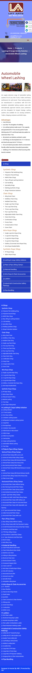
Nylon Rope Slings (10, 254)
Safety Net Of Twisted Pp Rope (11, 633)
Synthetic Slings (9, 169)
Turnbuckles (6, 607)
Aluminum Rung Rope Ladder (11, 618)
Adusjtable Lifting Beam (9, 581)
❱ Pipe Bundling (8, 290)
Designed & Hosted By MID (10, 668)
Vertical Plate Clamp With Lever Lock (13, 455)
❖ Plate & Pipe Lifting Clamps (12, 449)
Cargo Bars (6, 423)
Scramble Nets (7, 646)
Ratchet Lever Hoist (8, 553)
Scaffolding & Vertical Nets (10, 640)
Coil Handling (9, 182)
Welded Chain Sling (10, 201)
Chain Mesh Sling (10, 217)
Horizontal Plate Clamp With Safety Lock (14, 500)
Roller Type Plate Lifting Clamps (11, 494)
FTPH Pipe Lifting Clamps (10, 532)
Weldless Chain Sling (11, 199)
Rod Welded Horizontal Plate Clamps (13, 492)
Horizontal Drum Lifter (9, 573)
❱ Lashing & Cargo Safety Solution (14, 260)
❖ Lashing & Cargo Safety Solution (14, 407)
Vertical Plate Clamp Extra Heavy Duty (13, 462)
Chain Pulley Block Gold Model (11, 547)
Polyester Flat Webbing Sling (13, 172)
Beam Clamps (6, 540)
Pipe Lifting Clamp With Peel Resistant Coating (15, 524)
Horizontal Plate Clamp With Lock (12, 515)
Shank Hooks (6, 594)
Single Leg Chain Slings (12, 204)
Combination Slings (11, 219)
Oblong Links (6, 602)
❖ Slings (4, 305)
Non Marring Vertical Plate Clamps (12, 465)
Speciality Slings (10, 185)
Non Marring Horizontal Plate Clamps (13, 487)
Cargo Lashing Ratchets (9, 441)
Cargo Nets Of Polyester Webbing (12, 653)
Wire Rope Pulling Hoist (9, 404)
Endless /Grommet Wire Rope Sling (15, 243)
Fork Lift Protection (8, 571)
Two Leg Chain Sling (11, 206)
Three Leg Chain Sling (11, 209)
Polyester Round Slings (12, 175)
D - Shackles (6, 586)
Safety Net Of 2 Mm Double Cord (12, 635)
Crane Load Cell (7, 566)
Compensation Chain (11, 225)
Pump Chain (8, 222)
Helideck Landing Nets (9, 643)
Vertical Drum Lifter (8, 576)
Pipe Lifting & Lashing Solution (14, 180)
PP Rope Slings (9, 252)
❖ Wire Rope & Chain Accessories (13, 584)
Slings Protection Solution (13, 190)
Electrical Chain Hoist (8, 558)
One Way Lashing (7, 415)
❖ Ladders (5, 613)
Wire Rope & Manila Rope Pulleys (12, 568)
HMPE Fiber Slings (10, 177)
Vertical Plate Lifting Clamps (11, 452)
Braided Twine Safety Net (10, 638)
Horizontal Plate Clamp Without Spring (13, 484)
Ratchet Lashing (7, 399)
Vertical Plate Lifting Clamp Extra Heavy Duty (15, 475)
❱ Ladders (6, 278)
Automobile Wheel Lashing (10, 443)
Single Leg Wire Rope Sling (13, 233)
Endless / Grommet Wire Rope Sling (12, 383)
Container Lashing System (10, 417)
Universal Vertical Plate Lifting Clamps (13, 457)
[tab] (16, 164)
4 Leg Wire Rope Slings (12, 241)
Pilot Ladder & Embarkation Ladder (12, 623)
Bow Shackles (7, 589)
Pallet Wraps (6, 433)
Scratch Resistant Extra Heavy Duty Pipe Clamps (16, 527)
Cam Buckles (6, 438)
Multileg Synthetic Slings (12, 188)
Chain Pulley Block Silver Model (11, 550)
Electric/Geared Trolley (9, 560)
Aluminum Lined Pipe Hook (10, 529)
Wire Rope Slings (10, 230)
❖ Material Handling (8, 545)
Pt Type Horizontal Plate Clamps (12, 510)
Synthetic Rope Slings (11, 249)
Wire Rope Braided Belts (12, 246)
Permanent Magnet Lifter (10, 563)
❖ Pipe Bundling (7, 659)
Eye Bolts (5, 597)
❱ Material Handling (10, 269)
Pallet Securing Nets (8, 436)
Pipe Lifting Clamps (8, 519)
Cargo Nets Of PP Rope (9, 648)
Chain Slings (8, 193)
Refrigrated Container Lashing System (13, 420)
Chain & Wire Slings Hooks (10, 592)
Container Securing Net (9, 428)
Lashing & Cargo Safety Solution (15, 51)
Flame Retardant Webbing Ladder (12, 625)
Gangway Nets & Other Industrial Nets (13, 656)
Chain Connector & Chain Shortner (12, 599)
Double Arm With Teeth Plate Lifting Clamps (15, 497)
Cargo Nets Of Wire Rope (10, 651)
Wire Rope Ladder (8, 615)
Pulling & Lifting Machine (10, 555)
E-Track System (7, 412)
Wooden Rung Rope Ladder (10, 620)
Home (10, 48)
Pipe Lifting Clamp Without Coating (12, 521)
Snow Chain (8, 227)
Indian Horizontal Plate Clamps (11, 513)
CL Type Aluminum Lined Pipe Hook (12, 537)
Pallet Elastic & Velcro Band (10, 430)
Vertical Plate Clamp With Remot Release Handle (16, 473)
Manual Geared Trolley (9, 397)
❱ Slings (6, 164)
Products (18, 48)
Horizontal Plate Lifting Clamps (12, 481)
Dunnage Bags (7, 425)
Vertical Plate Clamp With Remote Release (14, 460)
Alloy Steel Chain (10, 196)
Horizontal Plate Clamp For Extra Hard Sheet (15, 502)
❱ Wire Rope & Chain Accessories (14, 274)
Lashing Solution (7, 410)
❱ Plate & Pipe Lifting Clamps (13, 265)
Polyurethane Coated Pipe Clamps (12, 534)
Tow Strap (5, 402)
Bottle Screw (6, 610)
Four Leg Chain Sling (11, 212)
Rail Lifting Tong (7, 542)
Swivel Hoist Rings (8, 605)
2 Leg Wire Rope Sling (11, 235)
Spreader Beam (7, 579)
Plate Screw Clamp (8, 478)
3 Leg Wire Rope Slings (12, 238)
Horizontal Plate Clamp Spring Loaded (13, 489)
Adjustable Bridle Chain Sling (13, 214)
